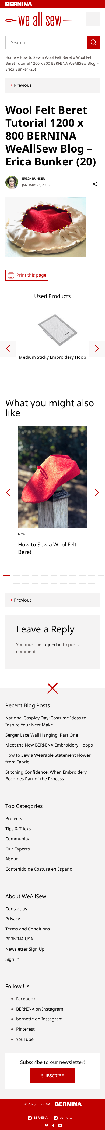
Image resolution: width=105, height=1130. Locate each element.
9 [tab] (82, 575)
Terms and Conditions (27, 929)
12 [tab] (16, 583)
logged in (52, 644)
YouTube (25, 1039)
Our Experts (17, 849)
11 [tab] (101, 575)
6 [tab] (54, 575)
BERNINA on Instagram (39, 1009)
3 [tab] (25, 575)
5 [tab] (44, 575)
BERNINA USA (19, 939)
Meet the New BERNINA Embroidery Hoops (49, 745)
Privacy (12, 919)
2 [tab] (16, 575)
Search (94, 42)
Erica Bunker (33, 178)
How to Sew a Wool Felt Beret (46, 57)
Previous (23, 85)
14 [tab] (35, 583)
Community (17, 839)
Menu (93, 19)
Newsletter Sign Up (25, 949)
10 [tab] (91, 575)
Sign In (12, 959)
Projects (13, 818)
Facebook (26, 999)
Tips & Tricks (18, 829)
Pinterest (25, 1029)
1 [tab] (7, 575)
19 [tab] (82, 583)
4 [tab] (35, 575)
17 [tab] (63, 583)
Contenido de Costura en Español (39, 869)
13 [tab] (25, 583)
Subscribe (52, 1076)
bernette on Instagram (39, 1019)
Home (10, 57)
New (21, 534)
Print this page (31, 275)
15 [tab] (44, 583)
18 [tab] (72, 583)
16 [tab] (54, 583)
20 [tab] (91, 583)
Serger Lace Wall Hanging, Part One (41, 735)
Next (97, 349)
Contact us (16, 909)
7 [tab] (63, 575)
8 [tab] (72, 575)
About (11, 859)
